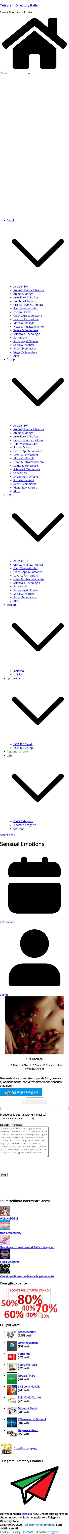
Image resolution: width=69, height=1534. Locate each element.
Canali (11, 835)
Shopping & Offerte (25, 341)
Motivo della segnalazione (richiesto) (23, 1114)
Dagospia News (28, 1430)
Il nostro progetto (24, 825)
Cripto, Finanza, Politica (28, 305)
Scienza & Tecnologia (26, 334)
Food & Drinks (22, 312)
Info (9, 755)
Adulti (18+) (20, 286)
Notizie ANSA (26, 1375)
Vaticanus (24, 1354)
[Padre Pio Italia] (12, 1372)
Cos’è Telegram (23, 821)
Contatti (18, 828)
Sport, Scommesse (25, 348)
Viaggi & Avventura (25, 352)
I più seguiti (14, 678)
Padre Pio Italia (27, 1364)
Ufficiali (18, 674)
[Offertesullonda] (12, 1350)
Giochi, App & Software (27, 316)
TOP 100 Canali (22, 744)
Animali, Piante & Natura (28, 290)
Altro (16, 356)
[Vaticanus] (12, 1361)
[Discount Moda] (12, 1415)
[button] (38, 283)
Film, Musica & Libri (25, 308)
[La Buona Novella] (12, 1393)
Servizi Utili (20, 337)
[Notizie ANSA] (12, 1383)
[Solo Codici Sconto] (12, 1404)
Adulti (3, 835)
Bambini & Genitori (25, 301)
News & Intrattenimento (28, 326)
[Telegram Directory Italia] (34, 69)
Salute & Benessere (25, 330)
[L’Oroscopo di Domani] (12, 1426)
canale (26, 1514)
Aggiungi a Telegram (24, 1092)
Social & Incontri (23, 345)
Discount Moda (27, 1408)
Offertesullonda (28, 1343)
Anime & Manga (23, 294)
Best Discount (27, 1332)
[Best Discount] (12, 1339)
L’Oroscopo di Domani (32, 1419)
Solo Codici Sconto (29, 1397)
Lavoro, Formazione (26, 319)
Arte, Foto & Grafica (25, 297)
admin (4, 994)
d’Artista (18, 671)
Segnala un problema (34, 1102)
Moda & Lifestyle (23, 323)
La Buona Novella (29, 1386)
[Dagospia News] (12, 1437)
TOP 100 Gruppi (23, 748)
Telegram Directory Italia (19, 5)
